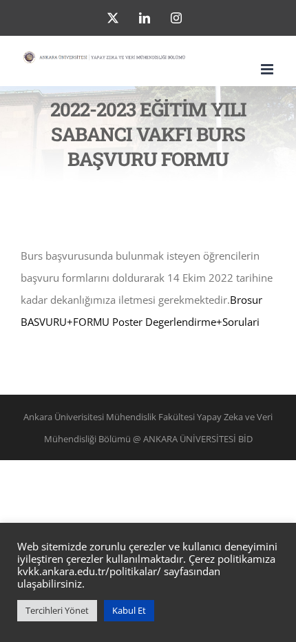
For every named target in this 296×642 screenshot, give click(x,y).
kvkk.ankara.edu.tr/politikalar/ (89, 571)
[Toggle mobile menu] (268, 69)
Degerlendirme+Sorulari (202, 322)
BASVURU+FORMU (65, 322)
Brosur (246, 300)
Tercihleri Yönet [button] (57, 610)
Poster (127, 322)
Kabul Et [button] (129, 610)
